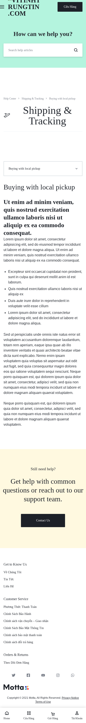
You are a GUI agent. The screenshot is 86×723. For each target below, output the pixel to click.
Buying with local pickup (39, 187)
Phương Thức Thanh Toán (20, 607)
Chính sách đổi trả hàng (18, 642)
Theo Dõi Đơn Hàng (16, 662)
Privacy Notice (70, 697)
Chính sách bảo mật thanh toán (23, 635)
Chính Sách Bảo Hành (17, 614)
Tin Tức (9, 579)
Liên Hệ (9, 586)
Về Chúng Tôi (12, 572)
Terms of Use (43, 701)
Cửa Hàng (70, 6)
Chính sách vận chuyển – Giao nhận (26, 621)
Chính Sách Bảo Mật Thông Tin (24, 628)
